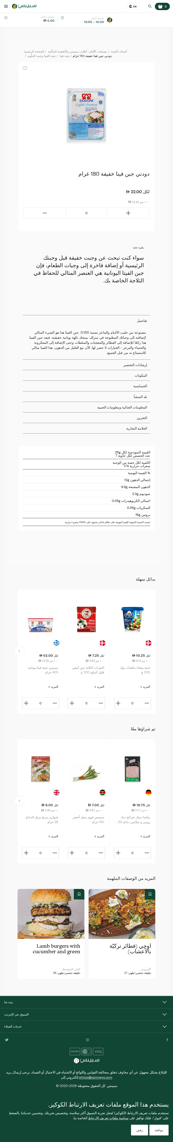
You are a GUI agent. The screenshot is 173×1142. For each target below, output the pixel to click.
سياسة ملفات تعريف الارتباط (108, 1118)
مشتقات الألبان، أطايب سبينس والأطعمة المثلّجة (77, 51)
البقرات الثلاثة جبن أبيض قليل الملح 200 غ (88, 670)
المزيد (146, 686)
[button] (19, 651)
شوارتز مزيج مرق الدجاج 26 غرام (42, 819)
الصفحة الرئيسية (34, 51)
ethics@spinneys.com (95, 1077)
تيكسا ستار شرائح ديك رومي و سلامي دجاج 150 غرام (133, 819)
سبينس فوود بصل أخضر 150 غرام (88, 819)
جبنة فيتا (65, 56)
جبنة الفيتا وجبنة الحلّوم (42, 56)
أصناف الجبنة (119, 51)
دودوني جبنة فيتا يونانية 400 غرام (43, 670)
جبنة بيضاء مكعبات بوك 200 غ (135, 670)
